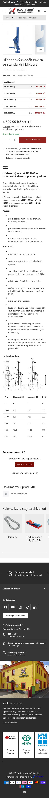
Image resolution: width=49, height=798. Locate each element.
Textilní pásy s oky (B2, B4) (34, 538)
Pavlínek (20, 773)
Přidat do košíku (33, 140)
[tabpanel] (24, 306)
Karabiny (12, 537)
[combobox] (24, 17)
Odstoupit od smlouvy (15, 615)
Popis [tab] (5, 166)
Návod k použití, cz (18, 493)
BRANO (6, 75)
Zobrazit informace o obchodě (18, 158)
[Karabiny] (12, 523)
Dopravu (6, 126)
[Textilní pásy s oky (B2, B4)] (34, 523)
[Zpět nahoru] (24, 792)
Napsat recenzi (24, 464)
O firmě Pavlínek (10, 722)
